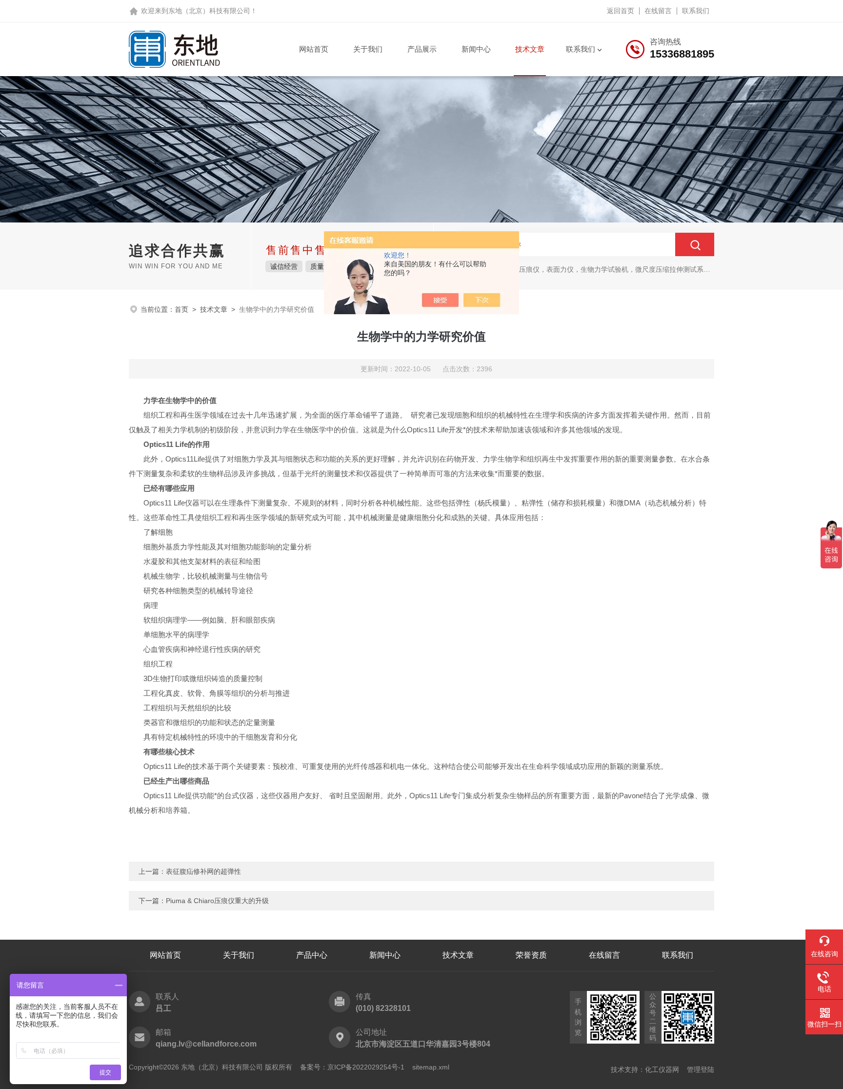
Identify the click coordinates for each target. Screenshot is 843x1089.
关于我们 (367, 49)
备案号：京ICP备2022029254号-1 (352, 1067)
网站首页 (313, 49)
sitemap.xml (430, 1067)
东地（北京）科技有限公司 (209, 11)
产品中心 (311, 955)
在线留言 (658, 11)
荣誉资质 (531, 955)
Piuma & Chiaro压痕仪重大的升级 (217, 901)
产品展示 (422, 49)
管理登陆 (700, 1069)
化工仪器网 (662, 1069)
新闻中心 (476, 49)
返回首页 (620, 11)
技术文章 (529, 49)
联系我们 (695, 11)
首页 (181, 309)
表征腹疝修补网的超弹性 (203, 871)
